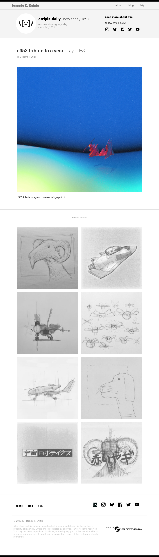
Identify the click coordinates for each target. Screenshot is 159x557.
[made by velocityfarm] (124, 529)
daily (141, 5)
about (119, 5)
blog (131, 5)
